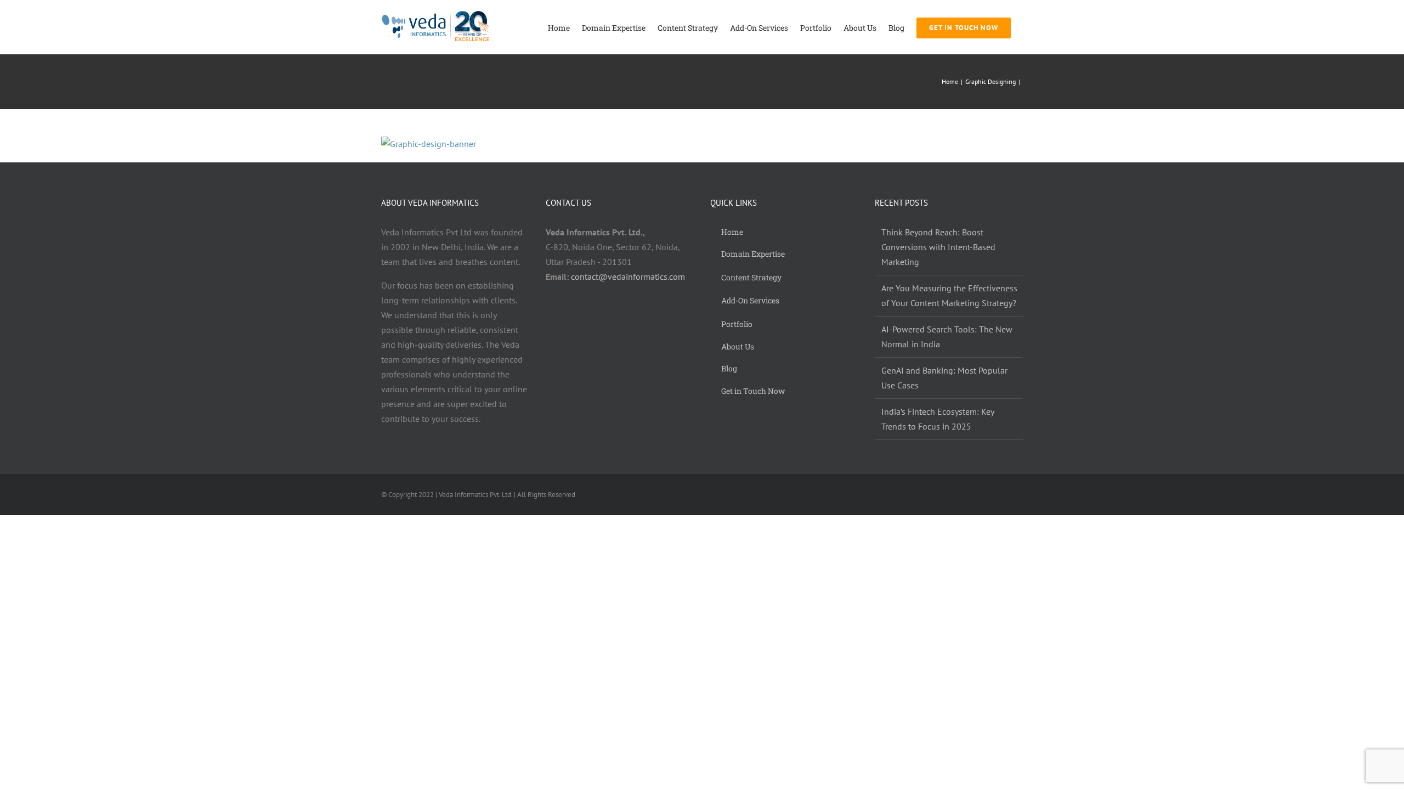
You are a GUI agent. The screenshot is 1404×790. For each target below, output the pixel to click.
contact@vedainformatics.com (628, 276)
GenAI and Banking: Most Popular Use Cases (944, 378)
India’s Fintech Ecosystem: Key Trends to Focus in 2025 (937, 419)
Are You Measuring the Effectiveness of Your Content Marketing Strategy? (949, 295)
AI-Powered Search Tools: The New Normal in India (946, 336)
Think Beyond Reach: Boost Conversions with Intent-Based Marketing (938, 247)
